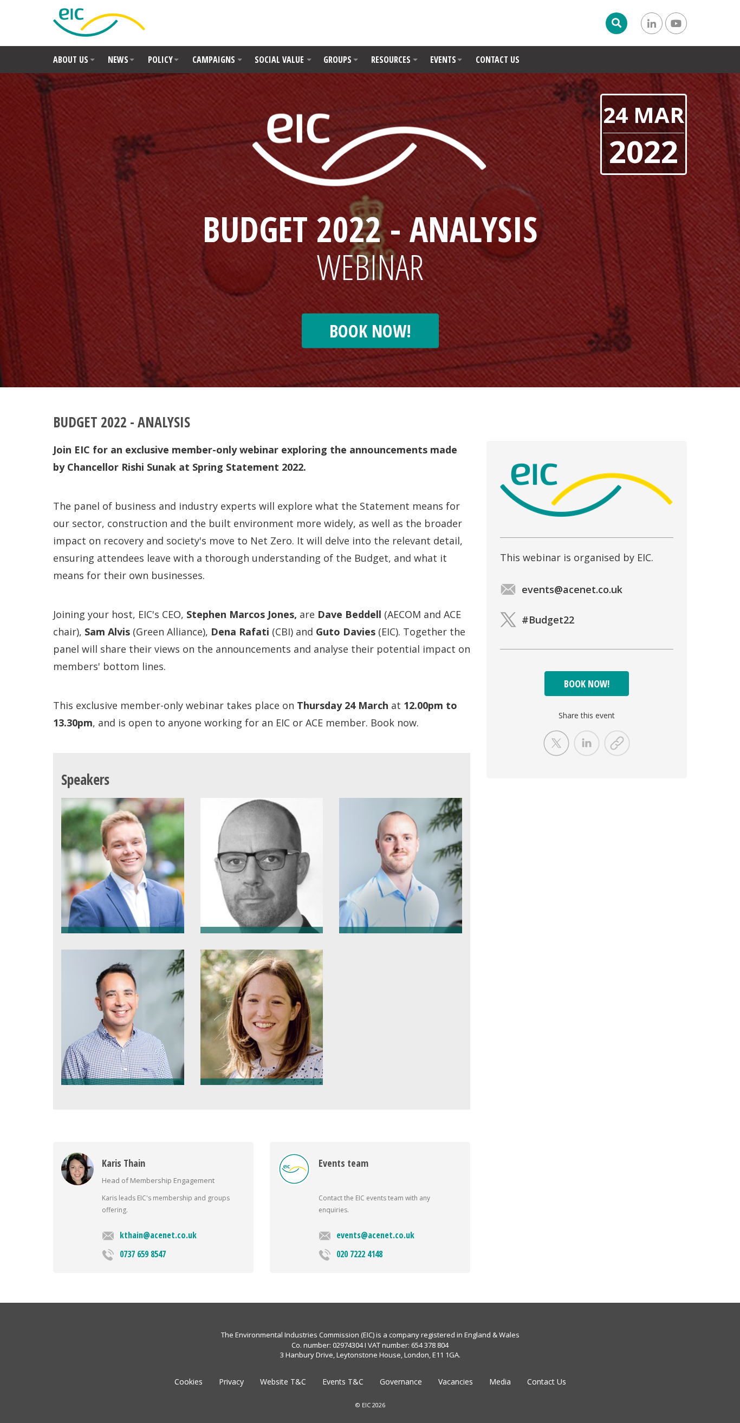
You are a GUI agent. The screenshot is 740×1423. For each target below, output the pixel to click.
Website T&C (283, 1381)
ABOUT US (70, 60)
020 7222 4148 (359, 1254)
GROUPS (337, 60)
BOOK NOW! (586, 683)
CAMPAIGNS (213, 60)
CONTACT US (498, 60)
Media (500, 1381)
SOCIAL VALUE (279, 60)
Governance (401, 1381)
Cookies (188, 1381)
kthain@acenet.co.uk (158, 1235)
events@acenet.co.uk (375, 1235)
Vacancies (455, 1381)
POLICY (160, 60)
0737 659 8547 (143, 1254)
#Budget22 (548, 619)
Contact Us (546, 1381)
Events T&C (342, 1381)
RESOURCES (391, 60)
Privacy (231, 1381)
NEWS (118, 60)
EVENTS (443, 60)
